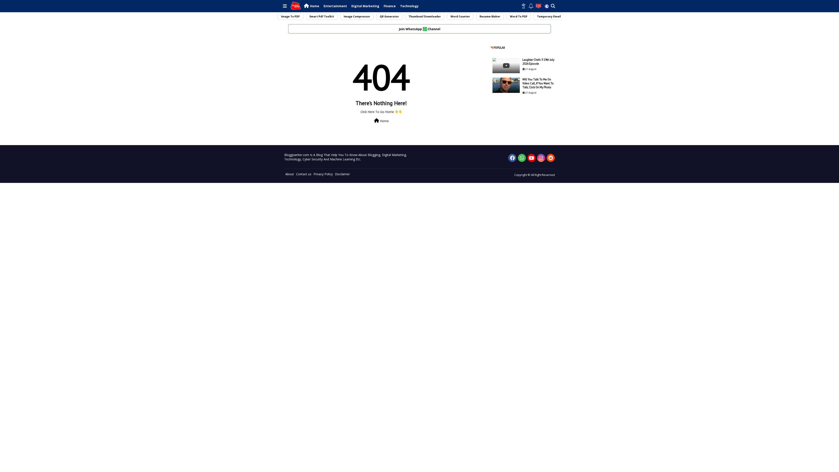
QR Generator (389, 16)
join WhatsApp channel (419, 29)
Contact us (303, 174)
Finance (390, 6)
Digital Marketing (365, 6)
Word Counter (460, 16)
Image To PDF (290, 16)
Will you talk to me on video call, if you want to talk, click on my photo (538, 83)
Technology (409, 6)
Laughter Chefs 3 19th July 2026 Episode (538, 62)
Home (314, 6)
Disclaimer (342, 174)
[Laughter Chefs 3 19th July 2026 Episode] (506, 65)
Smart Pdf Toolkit (321, 16)
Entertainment (335, 6)
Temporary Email (549, 16)
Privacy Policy (323, 174)
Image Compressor (357, 16)
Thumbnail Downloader (425, 16)
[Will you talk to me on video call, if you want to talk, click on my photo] (506, 85)
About (289, 174)
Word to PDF (518, 16)
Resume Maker (490, 16)
